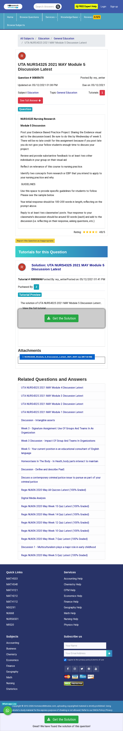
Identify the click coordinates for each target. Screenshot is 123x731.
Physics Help (71, 624)
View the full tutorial (34, 308)
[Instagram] (75, 669)
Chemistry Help (72, 584)
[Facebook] (68, 669)
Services (50, 17)
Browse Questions (29, 17)
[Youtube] (89, 669)
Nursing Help (71, 619)
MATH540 (12, 584)
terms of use (98, 660)
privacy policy (85, 660)
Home (10, 17)
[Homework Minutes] (13, 6)
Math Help (70, 613)
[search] (58, 6)
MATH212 (12, 595)
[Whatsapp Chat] (7, 710)
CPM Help (69, 590)
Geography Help (73, 607)
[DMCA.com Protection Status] (73, 683)
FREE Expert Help (87, 6)
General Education (67, 92)
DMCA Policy (98, 710)
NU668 (10, 613)
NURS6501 (12, 619)
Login (103, 6)
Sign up (114, 6)
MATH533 (12, 578)
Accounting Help (73, 578)
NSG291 (11, 607)
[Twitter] (82, 669)
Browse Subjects (16, 25)
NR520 (10, 624)
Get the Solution (63, 318)
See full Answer (29, 100)
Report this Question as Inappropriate (35, 241)
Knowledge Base (69, 17)
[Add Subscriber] (109, 653)
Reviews (92, 17)
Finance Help (71, 601)
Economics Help (73, 595)
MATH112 (12, 601)
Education (33, 92)
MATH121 (12, 590)
